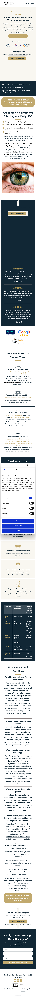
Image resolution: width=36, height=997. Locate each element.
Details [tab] (18, 470)
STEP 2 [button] (18, 392)
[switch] (31, 503)
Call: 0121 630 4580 (28, 3)
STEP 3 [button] (18, 410)
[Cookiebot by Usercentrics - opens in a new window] (26, 465)
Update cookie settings (17, 58)
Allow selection (18, 525)
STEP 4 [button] (18, 433)
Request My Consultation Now (18, 962)
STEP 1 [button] (18, 366)
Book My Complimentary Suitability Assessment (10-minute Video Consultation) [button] (18, 102)
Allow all (18, 520)
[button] (15, 980)
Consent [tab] (6, 470)
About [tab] (29, 470)
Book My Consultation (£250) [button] (18, 36)
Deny (18, 530)
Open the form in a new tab (23, 924)
